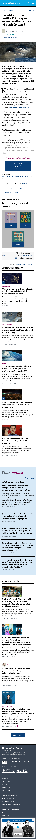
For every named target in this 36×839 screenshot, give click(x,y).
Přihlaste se (25, 184)
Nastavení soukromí (8, 801)
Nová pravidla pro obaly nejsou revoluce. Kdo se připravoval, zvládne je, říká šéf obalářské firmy (18, 711)
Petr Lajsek (11, 664)
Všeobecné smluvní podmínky (11, 804)
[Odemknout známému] (33, 10)
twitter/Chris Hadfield (26, 60)
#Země (16, 192)
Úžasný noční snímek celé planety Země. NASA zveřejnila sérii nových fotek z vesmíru (17, 291)
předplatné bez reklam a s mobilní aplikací (15, 176)
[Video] (3, 398)
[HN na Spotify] (25, 761)
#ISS (20, 189)
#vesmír (5, 189)
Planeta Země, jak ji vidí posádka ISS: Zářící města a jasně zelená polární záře (17, 405)
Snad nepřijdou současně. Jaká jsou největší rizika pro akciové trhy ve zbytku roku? (16, 671)
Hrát (11, 225)
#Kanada (14, 189)
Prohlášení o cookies (8, 798)
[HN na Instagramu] (19, 761)
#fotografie (7, 192)
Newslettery (5, 815)
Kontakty (5, 778)
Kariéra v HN (6, 787)
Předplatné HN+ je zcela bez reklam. (24, 264)
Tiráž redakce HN (7, 781)
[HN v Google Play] (8, 771)
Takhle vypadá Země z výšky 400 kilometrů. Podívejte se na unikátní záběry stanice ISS (16, 369)
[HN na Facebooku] (16, 761)
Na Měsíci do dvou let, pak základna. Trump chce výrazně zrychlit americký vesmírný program (18, 516)
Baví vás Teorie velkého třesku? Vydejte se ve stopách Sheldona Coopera (16, 441)
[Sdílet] (30, 10)
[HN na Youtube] (28, 761)
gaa (7, 30)
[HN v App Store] (22, 771)
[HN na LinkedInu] (22, 761)
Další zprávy (18, 735)
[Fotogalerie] (3, 282)
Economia (5, 784)
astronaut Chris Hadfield (19, 107)
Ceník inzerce (6, 790)
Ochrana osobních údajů (9, 795)
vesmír (17, 472)
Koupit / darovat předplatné (10, 809)
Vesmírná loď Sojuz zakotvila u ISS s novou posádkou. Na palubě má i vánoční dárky (17, 330)
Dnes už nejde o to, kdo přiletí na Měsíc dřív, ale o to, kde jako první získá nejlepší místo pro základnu (17, 531)
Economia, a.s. (14, 751)
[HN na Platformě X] (13, 761)
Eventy (4, 812)
